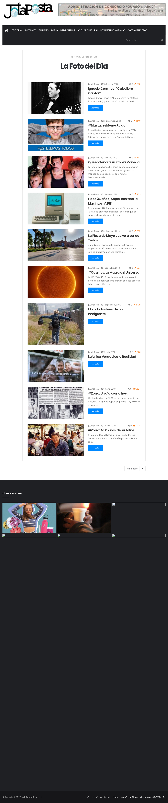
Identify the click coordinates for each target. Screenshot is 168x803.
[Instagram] (108, 797)
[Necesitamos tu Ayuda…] (84, 518)
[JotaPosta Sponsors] (112, 9)
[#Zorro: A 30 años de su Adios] (56, 440)
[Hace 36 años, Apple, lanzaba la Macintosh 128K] (56, 208)
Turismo (44, 30)
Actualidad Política (63, 30)
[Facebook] (93, 797)
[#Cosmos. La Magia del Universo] (56, 282)
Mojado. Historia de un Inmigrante (105, 311)
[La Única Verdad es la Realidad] (56, 366)
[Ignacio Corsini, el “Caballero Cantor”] (56, 98)
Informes (30, 30)
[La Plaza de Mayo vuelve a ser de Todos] (56, 245)
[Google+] (89, 797)
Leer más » (95, 107)
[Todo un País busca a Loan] (139, 518)
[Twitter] (97, 797)
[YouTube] (104, 797)
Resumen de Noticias (112, 30)
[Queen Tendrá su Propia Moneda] (56, 172)
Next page (132, 468)
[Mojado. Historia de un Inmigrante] (56, 324)
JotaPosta (94, 84)
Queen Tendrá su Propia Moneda (113, 162)
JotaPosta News (129, 797)
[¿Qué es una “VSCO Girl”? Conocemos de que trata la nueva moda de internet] (29, 518)
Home (76, 56)
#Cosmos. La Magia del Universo (113, 272)
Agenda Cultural (87, 30)
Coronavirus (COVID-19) (152, 797)
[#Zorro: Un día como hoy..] (56, 403)
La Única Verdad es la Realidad (112, 356)
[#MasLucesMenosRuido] (56, 135)
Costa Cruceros (137, 30)
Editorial (17, 30)
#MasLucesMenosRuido (106, 125)
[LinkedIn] (101, 797)
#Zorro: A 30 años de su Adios (111, 430)
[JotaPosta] (27, 10)
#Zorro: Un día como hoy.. (108, 393)
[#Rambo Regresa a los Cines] (84, 657)
